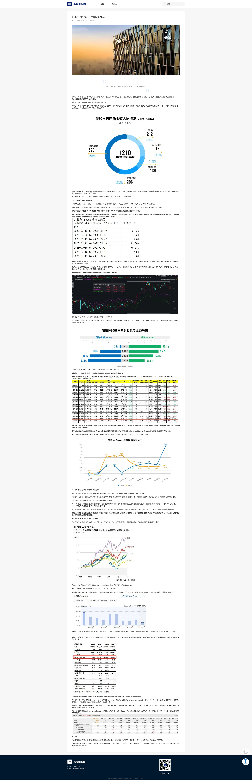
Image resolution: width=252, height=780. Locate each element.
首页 (102, 4)
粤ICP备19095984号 (139, 778)
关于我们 (115, 4)
